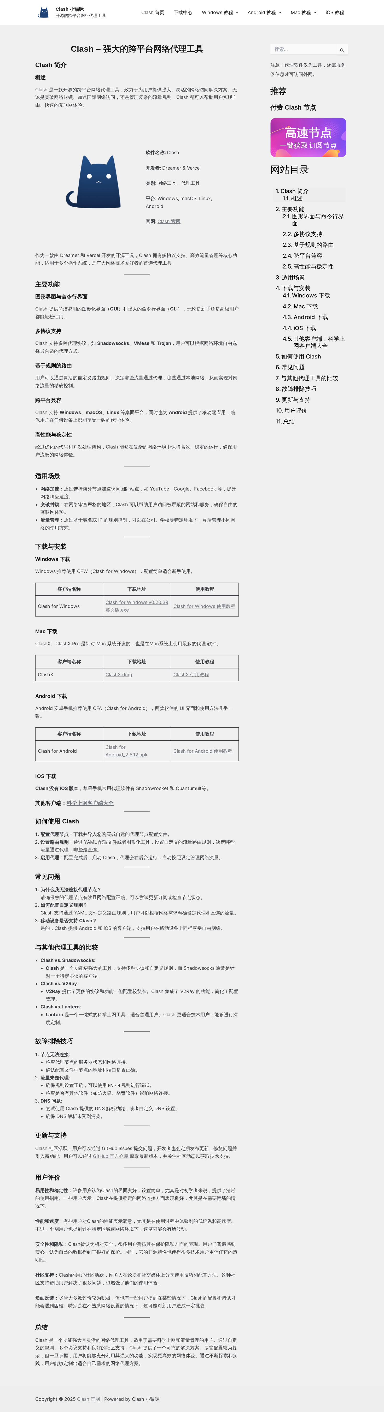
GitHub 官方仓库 (111, 1156)
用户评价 (295, 410)
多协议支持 (308, 234)
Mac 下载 (306, 306)
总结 (289, 421)
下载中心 (183, 12)
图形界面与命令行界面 (318, 220)
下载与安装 (296, 288)
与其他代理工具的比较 (309, 378)
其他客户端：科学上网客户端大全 (319, 342)
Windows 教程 (217, 12)
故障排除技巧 (299, 388)
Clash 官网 (88, 1399)
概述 (296, 198)
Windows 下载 (311, 295)
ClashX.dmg (119, 674)
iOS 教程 (335, 12)
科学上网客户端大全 (90, 803)
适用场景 (293, 277)
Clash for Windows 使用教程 (204, 606)
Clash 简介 (295, 191)
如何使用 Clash (301, 356)
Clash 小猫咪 (70, 9)
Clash (169, 221)
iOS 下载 (305, 328)
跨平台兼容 (308, 255)
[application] (235, 12)
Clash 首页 (152, 12)
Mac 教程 (301, 12)
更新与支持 (296, 399)
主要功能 (293, 209)
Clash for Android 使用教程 (202, 751)
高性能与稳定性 (313, 266)
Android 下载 (311, 317)
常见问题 (293, 367)
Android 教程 (262, 12)
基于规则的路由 (314, 244)
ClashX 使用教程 (191, 674)
